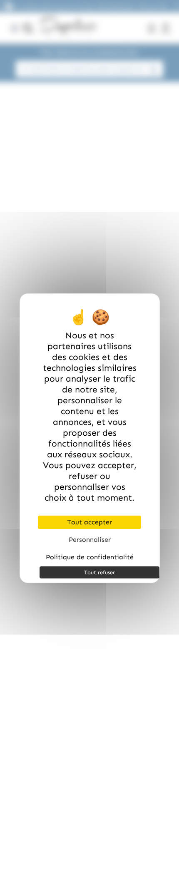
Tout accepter (89, 522)
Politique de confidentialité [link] (90, 557)
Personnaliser (90, 539)
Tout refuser (99, 572)
